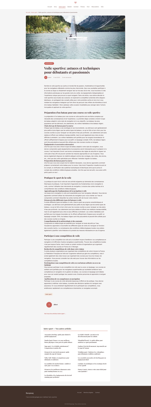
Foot (88, 6)
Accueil (50, 6)
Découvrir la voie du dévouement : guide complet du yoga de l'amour (56, 353)
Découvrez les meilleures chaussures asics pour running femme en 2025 (57, 370)
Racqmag (30, 393)
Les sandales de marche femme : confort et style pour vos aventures (57, 364)
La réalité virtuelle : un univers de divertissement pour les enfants (88, 335)
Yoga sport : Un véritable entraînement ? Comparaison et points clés (56, 347)
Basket (70, 6)
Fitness (82, 6)
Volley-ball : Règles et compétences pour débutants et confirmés (56, 359)
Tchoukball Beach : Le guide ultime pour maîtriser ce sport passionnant (90, 341)
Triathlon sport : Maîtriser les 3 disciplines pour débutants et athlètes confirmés (91, 353)
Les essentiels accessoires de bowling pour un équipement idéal (92, 359)
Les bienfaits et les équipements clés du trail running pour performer (58, 376)
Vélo (102, 6)
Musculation (95, 6)
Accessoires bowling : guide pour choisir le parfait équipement (57, 335)
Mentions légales (88, 392)
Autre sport (62, 6)
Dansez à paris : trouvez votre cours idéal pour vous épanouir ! (92, 370)
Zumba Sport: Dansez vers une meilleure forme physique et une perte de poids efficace (58, 341)
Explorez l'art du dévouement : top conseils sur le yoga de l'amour (92, 347)
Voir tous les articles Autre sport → (55, 313)
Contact (97, 392)
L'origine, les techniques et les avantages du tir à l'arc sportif (92, 364)
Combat (76, 6)
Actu (55, 6)
